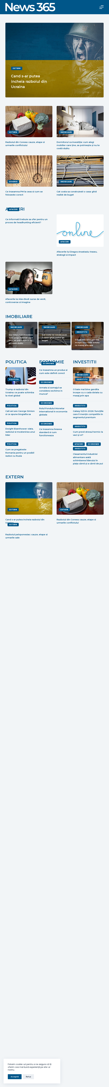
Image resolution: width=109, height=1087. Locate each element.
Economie (48, 363)
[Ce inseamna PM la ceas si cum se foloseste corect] (28, 171)
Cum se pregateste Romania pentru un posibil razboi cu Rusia (19, 452)
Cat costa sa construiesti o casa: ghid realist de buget (54, 337)
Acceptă (15, 1076)
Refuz (28, 1076)
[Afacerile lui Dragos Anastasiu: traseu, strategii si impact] (80, 230)
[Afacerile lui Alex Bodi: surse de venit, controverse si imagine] (28, 278)
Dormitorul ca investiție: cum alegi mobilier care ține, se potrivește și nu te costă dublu (78, 145)
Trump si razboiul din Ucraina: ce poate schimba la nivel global (19, 392)
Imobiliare (66, 132)
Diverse (13, 181)
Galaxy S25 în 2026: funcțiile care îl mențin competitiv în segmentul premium (88, 414)
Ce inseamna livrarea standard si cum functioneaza (50, 432)
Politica (14, 379)
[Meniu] (101, 7)
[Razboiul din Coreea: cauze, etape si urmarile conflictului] (28, 121)
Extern (16, 68)
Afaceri (13, 209)
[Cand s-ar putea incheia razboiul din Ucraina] (28, 498)
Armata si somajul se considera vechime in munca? (50, 390)
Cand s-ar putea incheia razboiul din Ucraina (29, 81)
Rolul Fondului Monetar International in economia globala (53, 411)
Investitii (82, 379)
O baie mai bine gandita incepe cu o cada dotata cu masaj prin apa (87, 342)
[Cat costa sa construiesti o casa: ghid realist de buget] (80, 171)
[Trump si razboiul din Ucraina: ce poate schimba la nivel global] (20, 375)
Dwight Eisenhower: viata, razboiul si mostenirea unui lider (20, 431)
